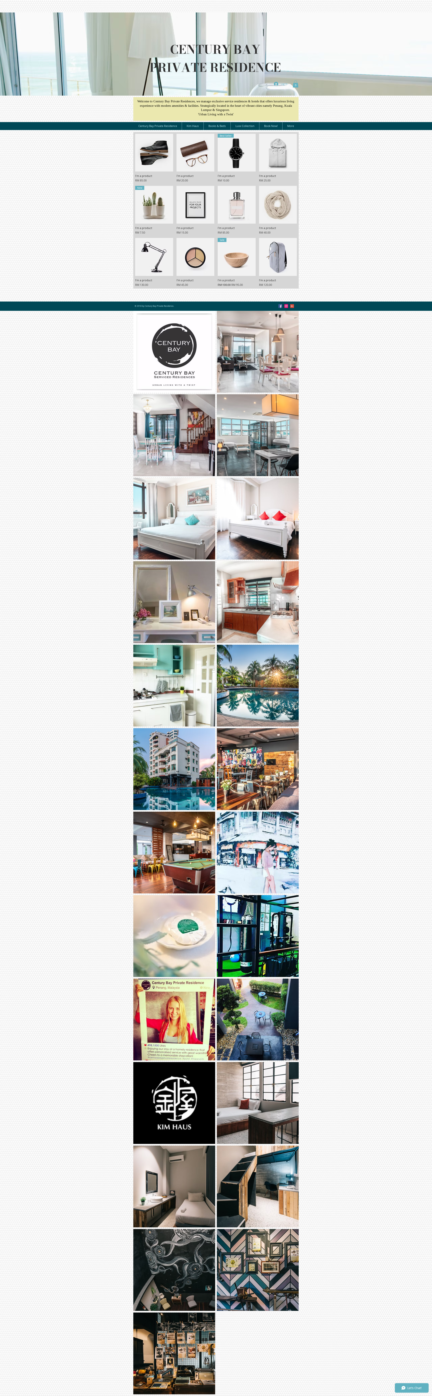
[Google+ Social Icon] (292, 306)
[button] (296, 84)
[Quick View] (154, 153)
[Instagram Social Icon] (286, 306)
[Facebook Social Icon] (280, 306)
